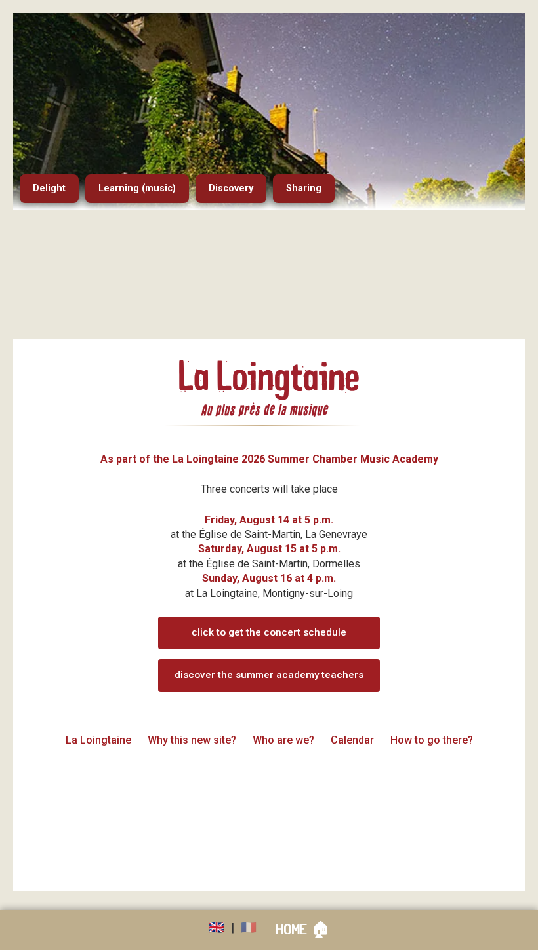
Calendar (352, 740)
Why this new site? (192, 740)
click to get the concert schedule (269, 632)
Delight (49, 188)
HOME (302, 929)
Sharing (303, 188)
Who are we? (283, 740)
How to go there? (431, 740)
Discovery (231, 188)
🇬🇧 (216, 927)
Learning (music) (137, 188)
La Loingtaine (98, 740)
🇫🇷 (249, 927)
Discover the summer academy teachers (269, 675)
